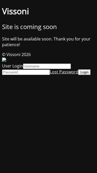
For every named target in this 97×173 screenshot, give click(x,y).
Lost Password (64, 72)
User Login (12, 66)
